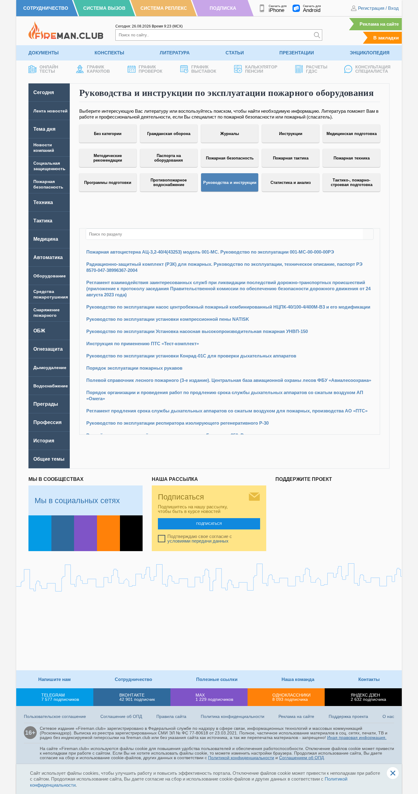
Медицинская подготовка (352, 133)
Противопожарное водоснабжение (169, 182)
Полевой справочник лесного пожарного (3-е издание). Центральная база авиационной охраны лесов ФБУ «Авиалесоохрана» (228, 380)
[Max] (85, 533)
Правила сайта (171, 716)
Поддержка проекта (348, 716)
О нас (388, 716)
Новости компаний (43, 147)
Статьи (235, 52)
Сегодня (43, 92)
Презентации (296, 52)
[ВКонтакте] (62, 533)
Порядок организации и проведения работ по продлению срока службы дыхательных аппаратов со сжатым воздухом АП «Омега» (224, 395)
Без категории (107, 133)
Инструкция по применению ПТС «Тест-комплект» (142, 343)
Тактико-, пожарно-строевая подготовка (351, 182)
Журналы (229, 133)
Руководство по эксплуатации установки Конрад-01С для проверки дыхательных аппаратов (191, 355)
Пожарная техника (352, 158)
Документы (43, 52)
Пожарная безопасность (230, 158)
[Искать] (317, 35)
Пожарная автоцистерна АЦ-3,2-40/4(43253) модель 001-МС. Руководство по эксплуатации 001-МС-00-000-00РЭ (210, 251)
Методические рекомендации (107, 158)
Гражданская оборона (168, 133)
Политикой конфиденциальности (241, 757)
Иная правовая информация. (356, 737)
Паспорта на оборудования (168, 158)
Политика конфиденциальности (232, 716)
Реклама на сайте (379, 24)
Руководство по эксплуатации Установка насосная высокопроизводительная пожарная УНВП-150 (197, 331)
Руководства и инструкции (229, 182)
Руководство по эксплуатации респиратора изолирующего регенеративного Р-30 (177, 423)
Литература (175, 52)
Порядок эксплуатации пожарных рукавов (134, 368)
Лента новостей (50, 110)
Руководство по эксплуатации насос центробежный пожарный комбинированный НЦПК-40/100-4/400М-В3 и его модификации (228, 306)
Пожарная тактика (290, 158)
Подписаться (209, 523)
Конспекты (109, 52)
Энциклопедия (370, 52)
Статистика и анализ (291, 182)
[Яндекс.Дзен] (131, 533)
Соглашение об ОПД (121, 716)
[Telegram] (39, 533)
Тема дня (44, 129)
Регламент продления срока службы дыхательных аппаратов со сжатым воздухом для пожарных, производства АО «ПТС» (227, 410)
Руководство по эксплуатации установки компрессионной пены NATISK (167, 319)
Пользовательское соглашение (55, 716)
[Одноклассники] (108, 533)
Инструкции (290, 133)
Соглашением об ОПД (301, 757)
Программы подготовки (107, 182)
